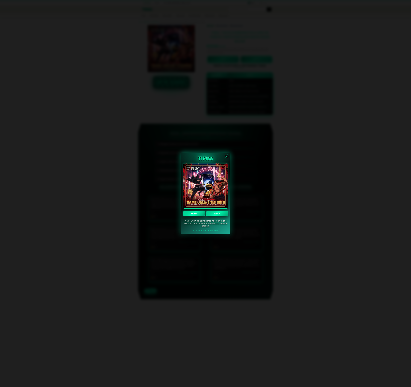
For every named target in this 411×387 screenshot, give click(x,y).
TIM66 (216, 230)
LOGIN (217, 213)
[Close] (227, 156)
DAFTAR (194, 213)
